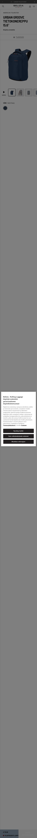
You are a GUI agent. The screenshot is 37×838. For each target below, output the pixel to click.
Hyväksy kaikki (18, 431)
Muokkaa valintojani (18, 441)
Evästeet (24, 425)
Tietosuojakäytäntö (9, 425)
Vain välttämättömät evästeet (18, 436)
